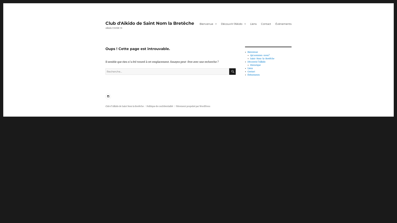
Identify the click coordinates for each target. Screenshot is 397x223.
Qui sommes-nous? (260, 55)
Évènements (283, 23)
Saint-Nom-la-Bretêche (262, 58)
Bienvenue (206, 23)
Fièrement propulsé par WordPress (193, 106)
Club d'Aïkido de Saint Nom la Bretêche (149, 23)
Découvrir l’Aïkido (231, 23)
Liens (253, 23)
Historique (255, 65)
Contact (266, 23)
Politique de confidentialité (160, 106)
